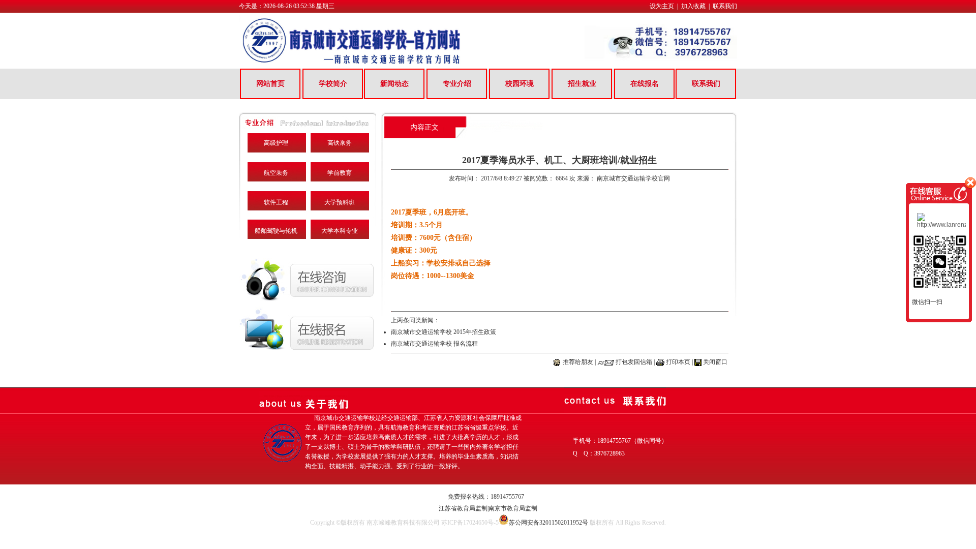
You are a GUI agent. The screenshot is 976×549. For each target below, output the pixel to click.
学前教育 (339, 172)
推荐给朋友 (578, 361)
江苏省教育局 (457, 508)
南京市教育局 (507, 508)
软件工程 (276, 202)
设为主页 (662, 6)
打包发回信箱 (634, 361)
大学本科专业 (339, 230)
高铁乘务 (339, 142)
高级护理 (276, 142)
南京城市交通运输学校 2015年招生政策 (443, 332)
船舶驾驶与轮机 (276, 230)
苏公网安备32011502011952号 (548, 522)
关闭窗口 (715, 361)
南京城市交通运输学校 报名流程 (434, 343)
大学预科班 (339, 202)
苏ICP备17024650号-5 (470, 522)
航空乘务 (276, 172)
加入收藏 (693, 6)
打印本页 (678, 361)
